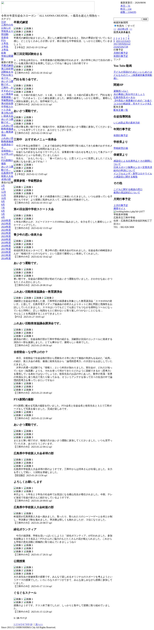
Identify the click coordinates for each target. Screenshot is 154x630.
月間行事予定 (121, 53)
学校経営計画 (121, 148)
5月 (3, 214)
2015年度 (6, 255)
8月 (3, 204)
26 (122, 46)
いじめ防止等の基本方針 (127, 122)
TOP (3, 22)
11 (119, 41)
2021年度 (6, 236)
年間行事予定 (121, 56)
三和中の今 (7, 24)
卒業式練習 (7, 65)
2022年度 (6, 233)
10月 (3, 198)
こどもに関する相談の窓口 (128, 189)
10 (31, 624)
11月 (3, 195)
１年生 (4, 43)
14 (127, 41)
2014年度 (6, 258)
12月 (3, 192)
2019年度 (6, 242)
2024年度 (6, 226)
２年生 (4, 46)
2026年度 (6, 220)
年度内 (120, 26)
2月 (3, 185)
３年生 (4, 49)
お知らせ (6, 28)
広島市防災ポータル (124, 97)
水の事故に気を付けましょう (129, 94)
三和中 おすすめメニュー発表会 (7, 90)
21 (127, 43)
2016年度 (6, 252)
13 (124, 41)
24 (117, 46)
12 (122, 41)
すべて (131, 26)
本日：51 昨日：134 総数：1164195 (128, 9)
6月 (3, 211)
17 (117, 43)
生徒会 (4, 37)
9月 (3, 201)
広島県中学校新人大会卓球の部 (7, 176)
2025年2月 (122, 29)
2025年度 (6, 223)
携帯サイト (120, 208)
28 (127, 46)
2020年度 (6, 239)
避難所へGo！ (121, 91)
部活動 (4, 34)
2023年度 (6, 230)
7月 (3, 207)
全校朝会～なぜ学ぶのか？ (7, 154)
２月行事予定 (121, 205)
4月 (3, 217)
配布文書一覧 (121, 110)
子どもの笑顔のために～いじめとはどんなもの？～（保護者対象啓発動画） (133, 75)
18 (119, 43)
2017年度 (6, 249)
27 (124, 46)
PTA (3, 40)
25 (119, 46)
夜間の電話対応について (127, 192)
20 (124, 43)
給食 (3, 53)
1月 (3, 189)
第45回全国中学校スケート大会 (7, 106)
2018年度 (6, 245)
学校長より (7, 31)
